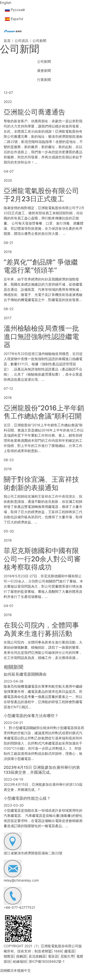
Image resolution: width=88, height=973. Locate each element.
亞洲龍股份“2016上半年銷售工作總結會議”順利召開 (44, 412)
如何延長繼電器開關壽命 (25, 674)
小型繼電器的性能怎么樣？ (27, 798)
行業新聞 (44, 79)
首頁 (7, 40)
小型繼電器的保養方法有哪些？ (31, 715)
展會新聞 (44, 70)
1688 (58, 951)
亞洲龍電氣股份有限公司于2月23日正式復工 (41, 195)
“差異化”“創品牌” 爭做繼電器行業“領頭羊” (41, 266)
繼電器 (69, 951)
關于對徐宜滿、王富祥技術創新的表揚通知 (41, 483)
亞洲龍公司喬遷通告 (34, 112)
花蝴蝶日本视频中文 (15, 970)
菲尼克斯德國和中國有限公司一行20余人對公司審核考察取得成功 (42, 558)
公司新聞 (44, 61)
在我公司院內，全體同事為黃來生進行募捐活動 (41, 629)
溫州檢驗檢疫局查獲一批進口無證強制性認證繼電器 (41, 336)
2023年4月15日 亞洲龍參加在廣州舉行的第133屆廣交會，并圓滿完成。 (42, 769)
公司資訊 (21, 40)
